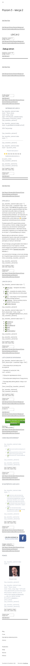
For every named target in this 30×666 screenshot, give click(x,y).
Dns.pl (6, 297)
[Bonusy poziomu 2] (6, 154)
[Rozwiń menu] (3, 2)
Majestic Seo (8, 287)
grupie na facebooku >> (14, 595)
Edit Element (5, 27)
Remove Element (20, 29)
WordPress (25, 663)
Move (13, 29)
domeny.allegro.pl (10, 325)
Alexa (6, 293)
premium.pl (8, 323)
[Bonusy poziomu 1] (5, 154)
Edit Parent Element (7, 100)
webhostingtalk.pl (10, 331)
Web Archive (8, 300)
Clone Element (13, 27)
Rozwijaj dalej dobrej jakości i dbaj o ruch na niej (14, 382)
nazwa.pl (7, 327)
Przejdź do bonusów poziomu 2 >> (12, 156)
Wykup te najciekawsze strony (12, 375)
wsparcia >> (14, 598)
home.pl (7, 329)
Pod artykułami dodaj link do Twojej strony (15, 378)
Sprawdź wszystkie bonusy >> (13, 250)
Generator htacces (10, 304)
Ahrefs (7, 291)
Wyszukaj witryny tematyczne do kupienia (11, 366)
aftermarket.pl (9, 322)
